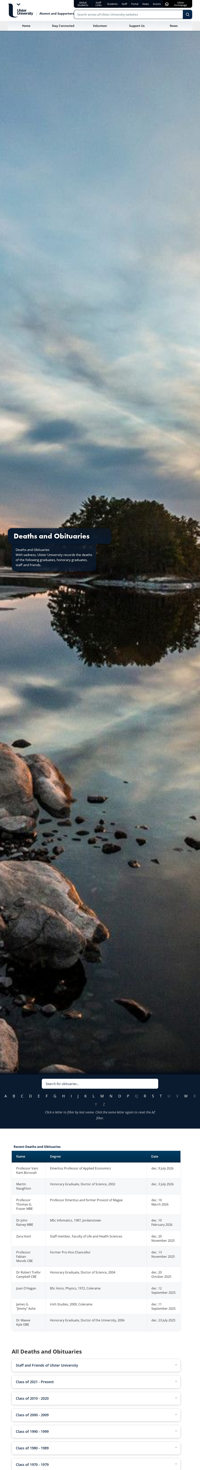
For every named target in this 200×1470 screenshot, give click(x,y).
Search (187, 14)
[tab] (96, 1365)
